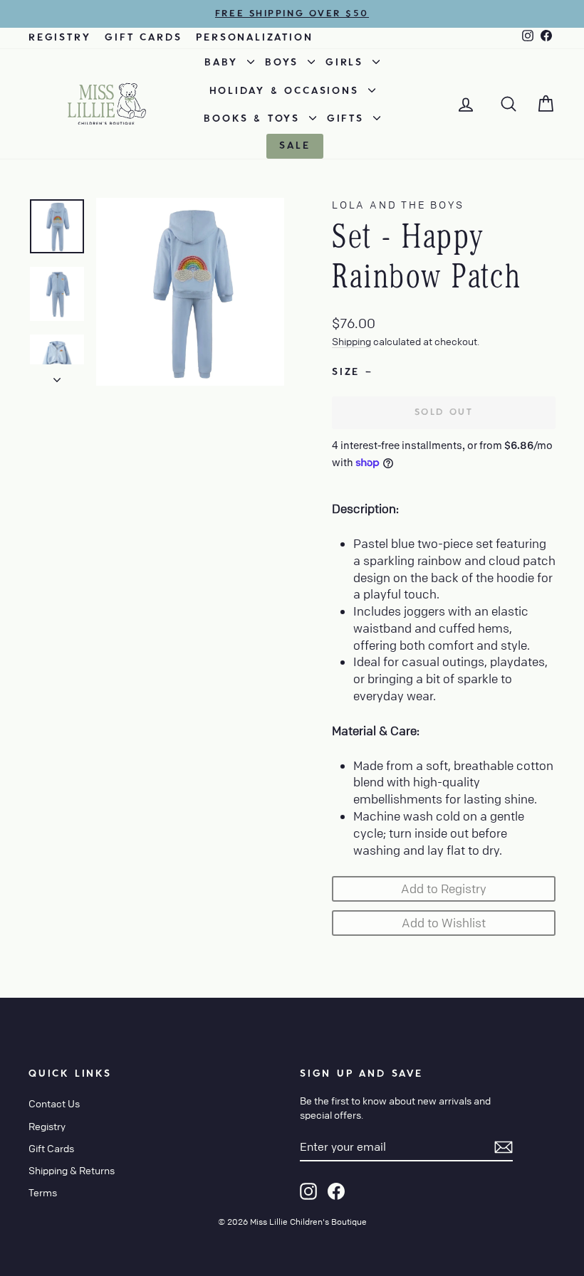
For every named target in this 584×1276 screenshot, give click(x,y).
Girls (347, 63)
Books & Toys (254, 119)
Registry (59, 38)
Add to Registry (443, 888)
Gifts (348, 119)
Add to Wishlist (444, 922)
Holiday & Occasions (287, 91)
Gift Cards (143, 38)
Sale (294, 146)
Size (351, 372)
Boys (284, 63)
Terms (42, 1192)
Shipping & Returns (71, 1170)
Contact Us (54, 1103)
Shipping (351, 340)
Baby (224, 63)
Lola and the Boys (398, 204)
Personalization (254, 38)
